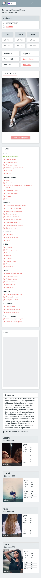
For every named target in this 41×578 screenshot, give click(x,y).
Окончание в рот (12, 306)
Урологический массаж (14, 211)
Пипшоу (9, 196)
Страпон (9, 258)
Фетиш (8, 173)
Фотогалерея (10, 73)
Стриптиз (9, 235)
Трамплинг (9, 267)
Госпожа (9, 247)
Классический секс (12, 156)
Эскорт (8, 180)
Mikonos (22, 10)
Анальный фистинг (12, 297)
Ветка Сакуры (11, 228)
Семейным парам (12, 190)
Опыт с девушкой (12, 276)
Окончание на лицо (12, 312)
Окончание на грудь (13, 309)
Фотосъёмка (10, 183)
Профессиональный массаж (16, 205)
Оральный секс (11, 162)
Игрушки (9, 170)
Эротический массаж (13, 208)
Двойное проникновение (14, 168)
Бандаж (8, 264)
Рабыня (8, 255)
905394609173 (12, 23)
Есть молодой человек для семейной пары (19, 186)
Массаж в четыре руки (14, 219)
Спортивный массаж (13, 222)
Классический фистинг (14, 294)
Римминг (9, 199)
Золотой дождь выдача (14, 319)
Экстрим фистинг (12, 300)
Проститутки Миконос (10, 10)
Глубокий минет (11, 279)
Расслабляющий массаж (14, 225)
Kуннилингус (10, 284)
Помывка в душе (12, 193)
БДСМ (8, 253)
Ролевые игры (11, 261)
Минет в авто (10, 282)
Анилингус (9, 287)
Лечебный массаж (12, 217)
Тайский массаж (11, 214)
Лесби (8, 240)
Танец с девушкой (12, 237)
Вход (33, 3)
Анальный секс (11, 159)
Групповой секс (11, 165)
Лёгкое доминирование (14, 250)
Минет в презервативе (14, 273)
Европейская (28, 59)
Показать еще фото (20, 138)
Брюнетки (27, 65)
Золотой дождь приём (14, 321)
